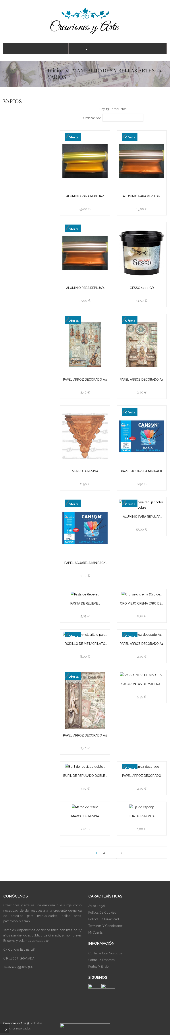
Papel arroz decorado (141, 775)
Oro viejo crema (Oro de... (141, 603)
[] (129, 853)
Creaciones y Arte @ (16, 1023)
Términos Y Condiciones (105, 926)
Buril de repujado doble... (85, 775)
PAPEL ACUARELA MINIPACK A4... (85, 563)
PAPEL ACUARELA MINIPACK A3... (141, 471)
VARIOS (12, 101)
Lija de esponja (142, 816)
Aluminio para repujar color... (85, 196)
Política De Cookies (102, 912)
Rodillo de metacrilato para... (85, 644)
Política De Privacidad (103, 919)
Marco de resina (85, 816)
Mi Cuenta (95, 932)
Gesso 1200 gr (142, 288)
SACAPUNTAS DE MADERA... (141, 684)
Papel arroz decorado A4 (85, 379)
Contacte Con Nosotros (105, 953)
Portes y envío (98, 966)
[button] (150, 48)
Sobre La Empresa (101, 960)
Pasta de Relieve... (85, 603)
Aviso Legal (96, 906)
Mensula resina (85, 471)
